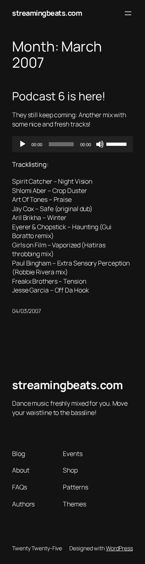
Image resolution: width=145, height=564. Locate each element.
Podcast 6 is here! (59, 96)
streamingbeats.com (47, 13)
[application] (72, 144)
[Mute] (100, 144)
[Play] (23, 144)
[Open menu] (128, 13)
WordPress (119, 548)
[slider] (117, 143)
